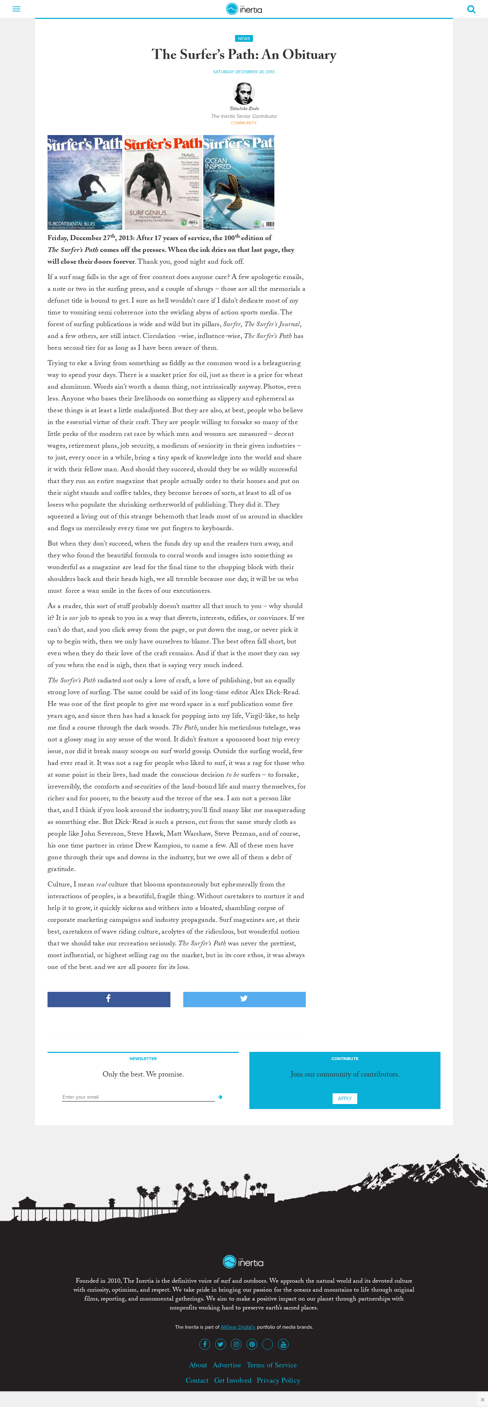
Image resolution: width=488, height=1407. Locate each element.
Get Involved (233, 1380)
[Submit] (220, 1097)
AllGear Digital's (238, 1327)
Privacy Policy (278, 1380)
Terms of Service (272, 1364)
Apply (345, 1098)
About (198, 1364)
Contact (197, 1380)
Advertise (227, 1364)
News (244, 38)
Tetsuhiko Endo (244, 109)
